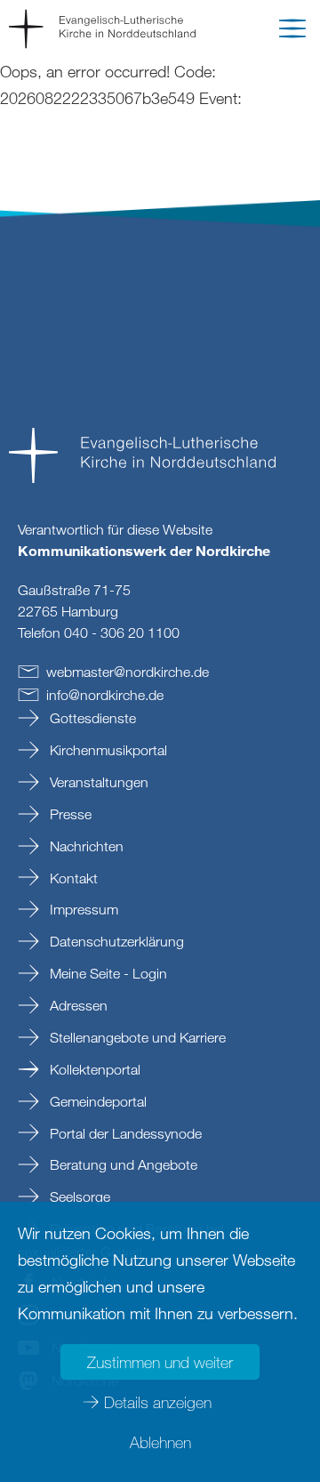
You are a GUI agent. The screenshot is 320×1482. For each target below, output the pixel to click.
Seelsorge (78, 1196)
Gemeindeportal (96, 1101)
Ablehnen (160, 1442)
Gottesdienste (91, 718)
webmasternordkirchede (127, 672)
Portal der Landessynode (124, 1133)
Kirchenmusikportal (106, 750)
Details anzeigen (158, 1402)
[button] (292, 32)
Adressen (77, 1005)
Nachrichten (85, 846)
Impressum (82, 909)
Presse (69, 814)
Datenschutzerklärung (115, 941)
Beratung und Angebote (121, 1164)
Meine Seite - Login (106, 973)
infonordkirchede (105, 695)
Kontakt (72, 878)
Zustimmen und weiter (160, 1362)
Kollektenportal (93, 1069)
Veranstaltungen (97, 782)
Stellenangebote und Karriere (136, 1037)
